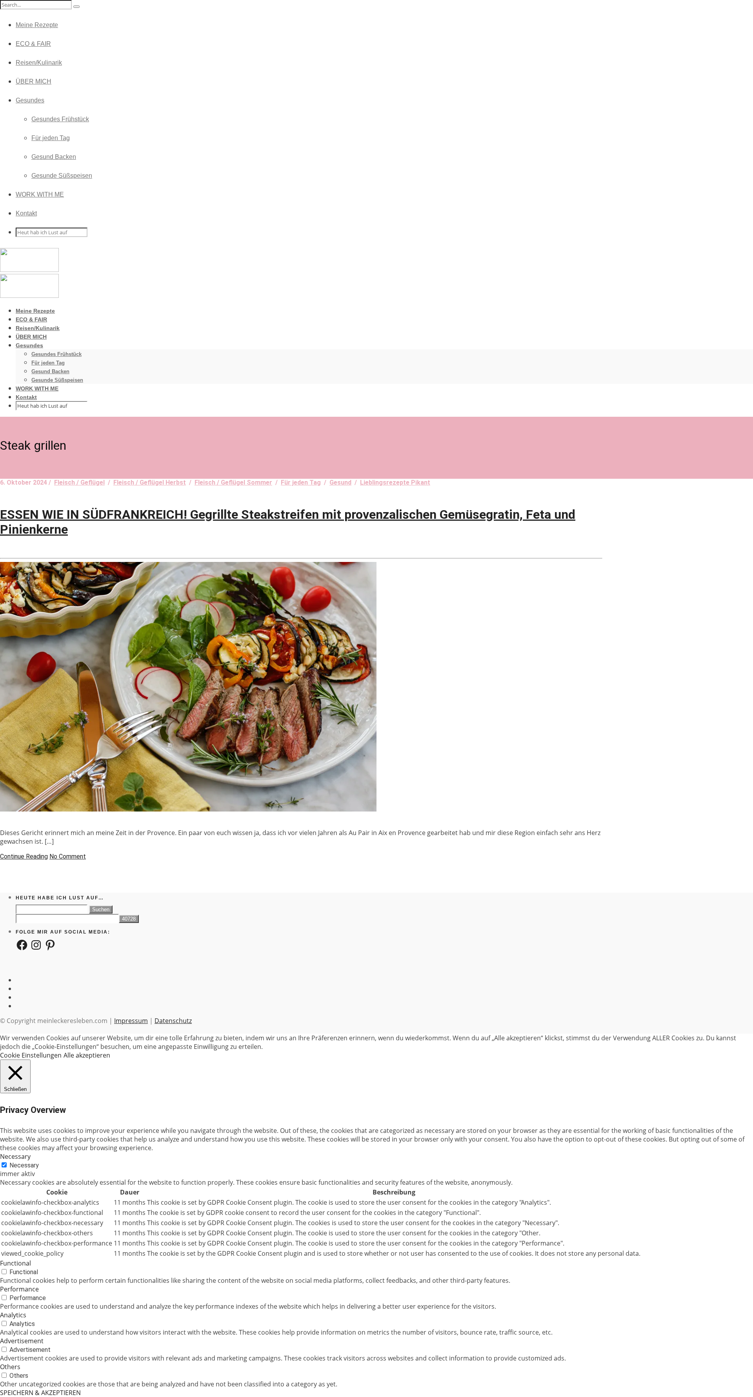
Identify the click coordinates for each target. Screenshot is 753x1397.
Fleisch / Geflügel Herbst (149, 482)
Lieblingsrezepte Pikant (395, 482)
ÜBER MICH (33, 81)
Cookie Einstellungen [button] (31, 1055)
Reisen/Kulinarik (39, 62)
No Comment (67, 856)
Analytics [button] (13, 1315)
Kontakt (26, 213)
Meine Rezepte (37, 25)
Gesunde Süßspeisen (61, 175)
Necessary (24, 1165)
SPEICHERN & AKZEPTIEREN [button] (40, 1392)
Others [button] (10, 1366)
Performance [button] (19, 1289)
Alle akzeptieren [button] (87, 1055)
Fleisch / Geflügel (79, 482)
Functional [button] (15, 1263)
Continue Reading (24, 856)
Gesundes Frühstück (60, 119)
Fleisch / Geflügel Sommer (233, 482)
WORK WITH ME (40, 194)
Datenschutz (173, 1020)
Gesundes (30, 100)
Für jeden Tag (50, 138)
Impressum (131, 1020)
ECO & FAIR (33, 43)
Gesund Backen (53, 156)
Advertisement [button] (22, 1341)
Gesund (340, 482)
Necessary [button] (15, 1156)
